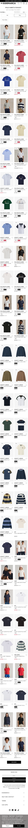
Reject (7, 825)
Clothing (11, 9)
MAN (14, 781)
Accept (19, 825)
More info (17, 823)
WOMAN (14, 778)
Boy (7, 9)
